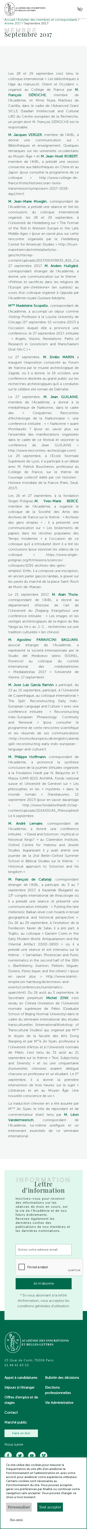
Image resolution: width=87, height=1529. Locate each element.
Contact (11, 1412)
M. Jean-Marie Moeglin (27, 201)
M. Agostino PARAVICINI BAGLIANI (43, 639)
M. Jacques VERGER (25, 135)
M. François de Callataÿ (29, 879)
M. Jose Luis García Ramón (31, 685)
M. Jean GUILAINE (61, 397)
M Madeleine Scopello (28, 305)
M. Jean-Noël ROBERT (59, 156)
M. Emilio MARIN (58, 357)
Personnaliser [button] (19, 1507)
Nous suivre (13, 1444)
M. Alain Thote (65, 594)
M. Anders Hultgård (61, 266)
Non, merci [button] (16, 1519)
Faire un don (21, 1433)
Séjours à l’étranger (19, 1387)
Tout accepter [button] (50, 1507)
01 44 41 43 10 (16, 1365)
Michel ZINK (57, 998)
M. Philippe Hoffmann (27, 757)
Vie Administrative (59, 1402)
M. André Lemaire (25, 823)
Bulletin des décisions (62, 1377)
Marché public (15, 1422)
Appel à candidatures (20, 1377)
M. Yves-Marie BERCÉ (56, 501)
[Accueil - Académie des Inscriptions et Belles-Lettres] (37, 1343)
